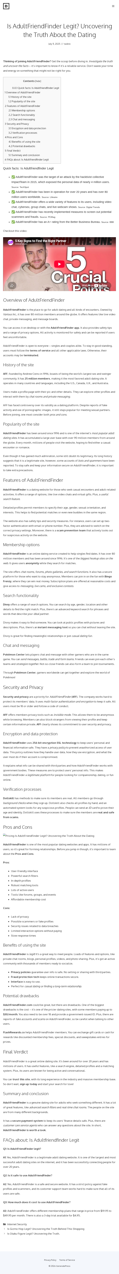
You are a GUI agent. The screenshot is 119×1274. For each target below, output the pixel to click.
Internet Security (17, 1224)
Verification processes (23, 132)
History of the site (20, 96)
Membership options (22, 110)
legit (37, 1148)
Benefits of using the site (24, 141)
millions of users (13, 1066)
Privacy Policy (50, 1260)
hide (38, 81)
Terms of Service (67, 1260)
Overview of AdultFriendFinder (22, 92)
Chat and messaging (22, 119)
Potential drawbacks (22, 146)
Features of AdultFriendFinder (22, 106)
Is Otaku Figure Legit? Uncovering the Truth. (33, 1233)
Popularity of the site (22, 101)
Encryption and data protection (27, 128)
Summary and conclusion (24, 155)
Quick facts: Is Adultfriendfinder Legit (35, 87)
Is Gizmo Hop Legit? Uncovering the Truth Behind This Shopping (45, 1228)
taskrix (67, 44)
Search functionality (22, 114)
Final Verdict (13, 150)
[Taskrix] (6, 6)
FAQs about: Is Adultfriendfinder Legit (27, 159)
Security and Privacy (17, 123)
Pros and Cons (14, 137)
